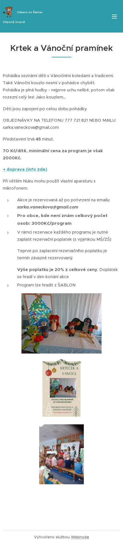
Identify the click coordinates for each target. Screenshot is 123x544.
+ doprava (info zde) (25, 169)
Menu (114, 16)
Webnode (80, 537)
